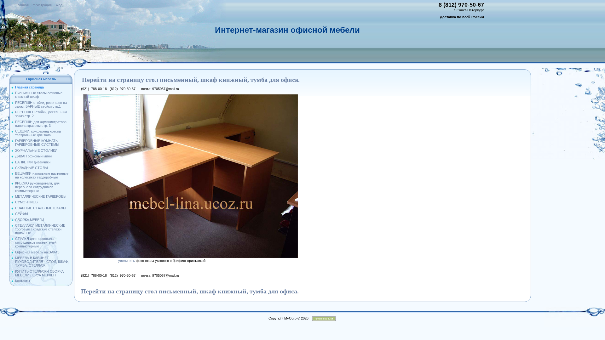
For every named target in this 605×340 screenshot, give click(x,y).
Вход (58, 5)
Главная (22, 5)
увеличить (126, 261)
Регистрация (42, 5)
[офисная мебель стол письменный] (190, 96)
